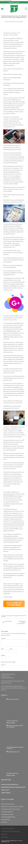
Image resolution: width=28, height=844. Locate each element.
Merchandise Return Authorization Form (13, 787)
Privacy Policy (5, 790)
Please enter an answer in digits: (8, 662)
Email (11, 648)
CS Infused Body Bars (7, 811)
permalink (3, 616)
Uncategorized (5, 819)
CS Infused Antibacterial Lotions (10, 809)
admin (21, 21)
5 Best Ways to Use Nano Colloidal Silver (21, 622)
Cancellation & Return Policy (9, 784)
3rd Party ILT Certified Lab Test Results (12, 806)
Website (3, 655)
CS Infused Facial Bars (7, 814)
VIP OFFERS (4, 822)
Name (2, 648)
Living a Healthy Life (7, 622)
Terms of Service (5, 792)
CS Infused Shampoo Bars (8, 817)
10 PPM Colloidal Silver (7, 804)
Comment (3, 638)
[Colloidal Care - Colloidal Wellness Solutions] (14, 8)
